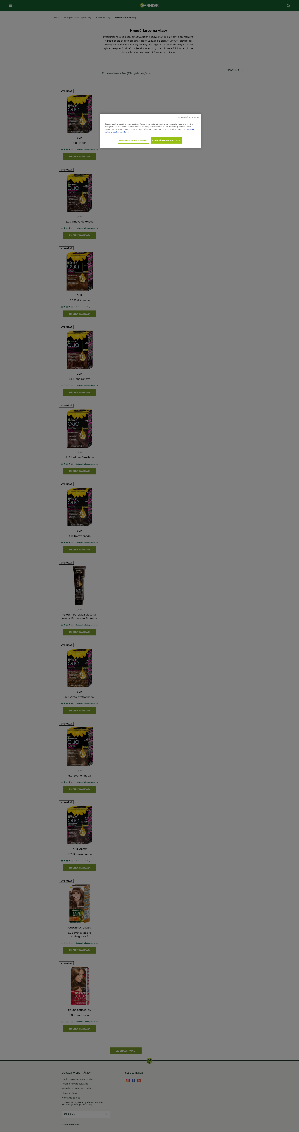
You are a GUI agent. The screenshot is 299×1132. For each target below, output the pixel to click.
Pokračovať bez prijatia (188, 117)
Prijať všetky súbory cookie (166, 140)
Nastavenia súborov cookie (133, 140)
